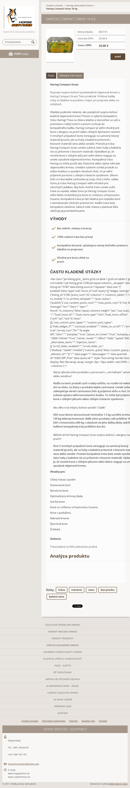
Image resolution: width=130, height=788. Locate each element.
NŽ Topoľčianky (62, 672)
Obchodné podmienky (53, 720)
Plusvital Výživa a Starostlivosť (62, 658)
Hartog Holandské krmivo (63, 645)
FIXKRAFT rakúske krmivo (62, 631)
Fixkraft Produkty (63, 638)
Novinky (73, 720)
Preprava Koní (62, 706)
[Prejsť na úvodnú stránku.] (19, 15)
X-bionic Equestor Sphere (62, 692)
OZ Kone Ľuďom (62, 699)
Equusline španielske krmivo (62, 624)
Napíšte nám (88, 720)
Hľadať (33, 42)
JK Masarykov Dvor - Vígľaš (63, 685)
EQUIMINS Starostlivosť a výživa (62, 651)
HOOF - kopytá (62, 665)
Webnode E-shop (119, 783)
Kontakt (63, 713)
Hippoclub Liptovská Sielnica (63, 679)
